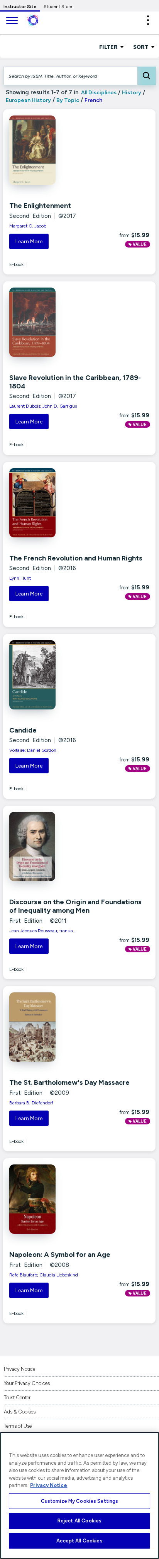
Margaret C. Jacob (27, 226)
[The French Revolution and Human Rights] (54, 502)
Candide (23, 730)
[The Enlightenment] (54, 150)
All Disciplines (98, 92)
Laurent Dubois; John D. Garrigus (43, 406)
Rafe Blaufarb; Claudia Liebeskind (43, 1275)
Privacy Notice (19, 1369)
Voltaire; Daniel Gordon (32, 750)
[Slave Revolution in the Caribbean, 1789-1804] (54, 322)
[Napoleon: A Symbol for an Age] (54, 1199)
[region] (79, 1495)
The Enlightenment (40, 205)
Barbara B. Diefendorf (31, 1103)
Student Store (58, 6)
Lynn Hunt (20, 578)
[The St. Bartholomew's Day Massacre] (54, 1027)
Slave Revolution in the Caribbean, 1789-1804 (75, 381)
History (131, 92)
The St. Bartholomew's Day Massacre (69, 1082)
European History (28, 100)
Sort (141, 46)
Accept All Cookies (79, 1541)
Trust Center (17, 1397)
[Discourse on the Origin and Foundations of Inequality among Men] (54, 846)
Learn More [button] (28, 241)
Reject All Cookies (79, 1521)
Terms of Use (18, 1426)
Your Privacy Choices (27, 1383)
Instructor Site (20, 6)
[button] (148, 20)
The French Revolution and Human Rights (75, 558)
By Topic (67, 100)
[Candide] (54, 674)
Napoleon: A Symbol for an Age (59, 1254)
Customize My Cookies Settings (79, 1501)
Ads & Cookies (20, 1412)
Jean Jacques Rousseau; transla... (42, 930)
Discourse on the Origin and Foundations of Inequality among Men (75, 906)
